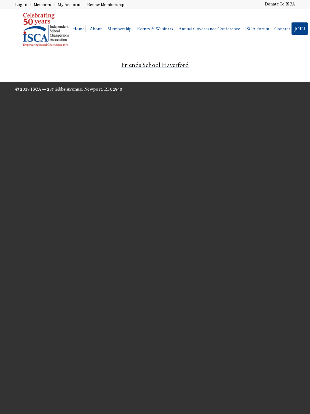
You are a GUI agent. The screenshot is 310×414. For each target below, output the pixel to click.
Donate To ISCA (280, 4)
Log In (21, 4)
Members (42, 4)
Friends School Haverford (155, 64)
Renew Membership (105, 4)
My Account (69, 4)
